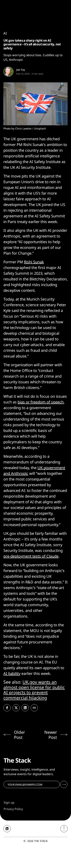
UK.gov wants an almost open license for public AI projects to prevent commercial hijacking (34, 690)
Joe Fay (20, 69)
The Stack (41, 841)
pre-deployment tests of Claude (31, 556)
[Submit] (63, 784)
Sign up (9, 802)
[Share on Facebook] (7, 707)
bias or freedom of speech (41, 402)
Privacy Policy (13, 809)
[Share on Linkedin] (25, 707)
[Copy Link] (34, 707)
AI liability (11, 673)
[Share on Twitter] (16, 707)
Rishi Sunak (34, 261)
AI (5, 33)
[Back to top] (64, 828)
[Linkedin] (7, 828)
